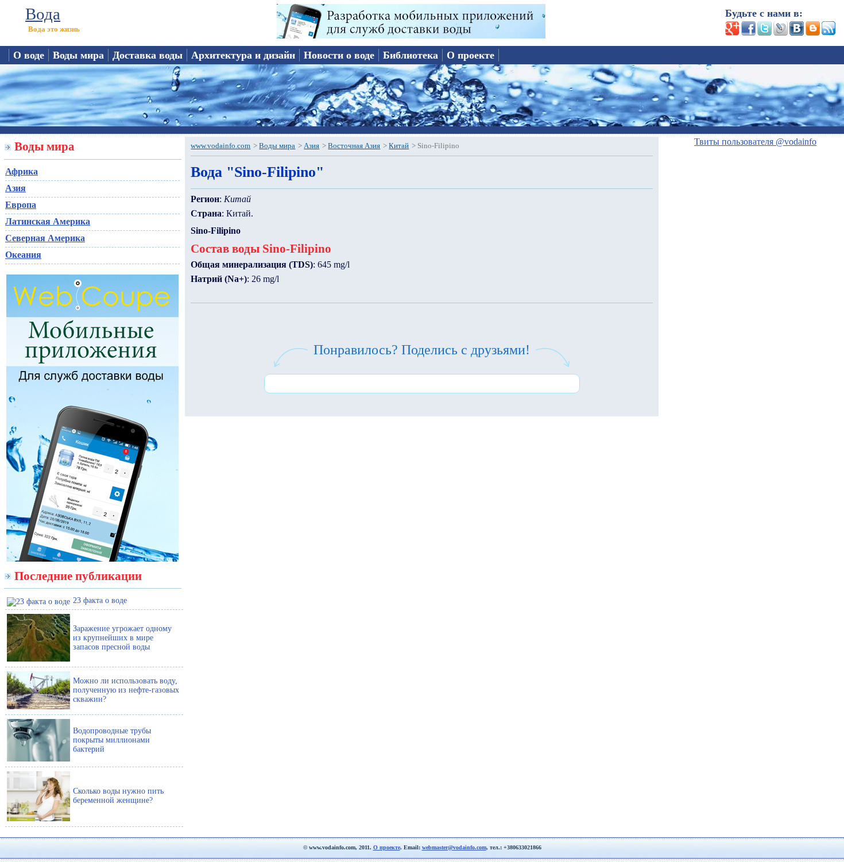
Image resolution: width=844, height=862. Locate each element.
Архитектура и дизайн (243, 55)
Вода (42, 14)
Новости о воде (339, 55)
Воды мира (78, 55)
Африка (21, 171)
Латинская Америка (47, 221)
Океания (23, 255)
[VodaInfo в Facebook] (748, 32)
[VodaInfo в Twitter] (764, 32)
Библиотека (410, 55)
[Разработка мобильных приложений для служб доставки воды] (411, 35)
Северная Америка (45, 238)
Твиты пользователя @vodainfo (755, 141)
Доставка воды (148, 55)
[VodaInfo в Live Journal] (780, 32)
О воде (28, 55)
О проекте (470, 55)
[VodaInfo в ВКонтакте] (796, 32)
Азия (15, 188)
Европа (20, 205)
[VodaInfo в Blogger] (812, 32)
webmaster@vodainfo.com (454, 847)
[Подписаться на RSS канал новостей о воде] (828, 32)
